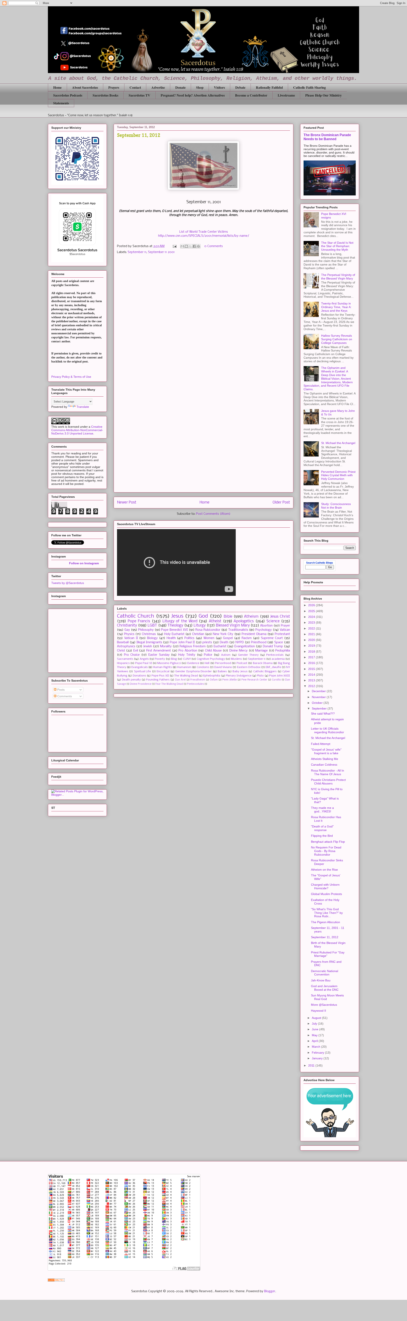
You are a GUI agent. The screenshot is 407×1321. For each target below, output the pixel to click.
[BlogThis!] (186, 246)
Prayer (285, 625)
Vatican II (131, 638)
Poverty (160, 659)
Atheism (251, 617)
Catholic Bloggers (265, 671)
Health (171, 638)
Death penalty (131, 679)
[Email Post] (174, 246)
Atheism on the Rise (324, 869)
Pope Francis (139, 621)
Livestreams (286, 95)
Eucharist (220, 646)
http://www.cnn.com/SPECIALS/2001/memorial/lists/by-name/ (203, 236)
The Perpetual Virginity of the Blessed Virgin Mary (338, 276)
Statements (61, 103)
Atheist (215, 621)
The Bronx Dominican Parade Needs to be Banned (327, 137)
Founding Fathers (158, 679)
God (203, 616)
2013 (312, 680)
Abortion (266, 625)
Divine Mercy (238, 650)
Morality (166, 646)
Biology (152, 638)
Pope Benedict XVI (174, 630)
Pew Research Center (254, 680)
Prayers (113, 87)
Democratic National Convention (324, 972)
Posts (60, 689)
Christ (121, 650)
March (316, 1046)
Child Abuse (213, 650)
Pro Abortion (187, 650)
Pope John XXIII (279, 675)
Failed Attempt (320, 744)
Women (209, 638)
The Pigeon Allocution (325, 922)
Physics (129, 634)
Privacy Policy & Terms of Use (71, 376)
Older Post (281, 503)
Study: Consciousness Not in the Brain (336, 505)
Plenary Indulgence (238, 675)
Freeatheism (197, 680)
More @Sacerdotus (324, 1004)
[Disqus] (203, 318)
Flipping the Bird (322, 835)
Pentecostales (195, 684)
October (317, 702)
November (319, 697)
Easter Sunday (159, 655)
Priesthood (258, 642)
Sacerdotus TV (139, 95)
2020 (312, 640)
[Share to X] (190, 246)
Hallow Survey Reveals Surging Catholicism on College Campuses (336, 339)
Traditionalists (238, 630)
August (317, 1017)
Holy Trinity (186, 655)
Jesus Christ (280, 617)
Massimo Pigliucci (169, 663)
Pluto (260, 675)
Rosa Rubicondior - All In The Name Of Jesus (327, 772)
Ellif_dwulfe (273, 667)
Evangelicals (139, 667)
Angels (144, 659)
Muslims (236, 659)
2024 (312, 616)
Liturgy (200, 626)
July (315, 1023)
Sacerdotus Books (105, 95)
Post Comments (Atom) (213, 514)
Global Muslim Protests (326, 894)
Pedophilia (282, 650)
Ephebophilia (211, 675)
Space (278, 642)
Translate (83, 406)
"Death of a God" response (322, 828)
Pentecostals (275, 655)
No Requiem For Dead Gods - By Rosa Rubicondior (326, 851)
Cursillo (276, 680)
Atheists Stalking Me (324, 759)
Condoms (203, 667)
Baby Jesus (240, 671)
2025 (312, 611)
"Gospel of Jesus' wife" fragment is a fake (326, 751)
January (317, 1058)
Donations (139, 675)
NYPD (240, 642)
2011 (311, 1065)
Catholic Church (135, 616)
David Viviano (223, 667)
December (319, 691)
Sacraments (125, 659)
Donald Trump (273, 646)
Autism (225, 655)
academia (278, 659)
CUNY (187, 659)
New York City (223, 634)
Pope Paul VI (143, 663)
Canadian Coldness (324, 764)
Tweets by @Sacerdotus (67, 583)
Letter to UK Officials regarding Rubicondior (327, 730)
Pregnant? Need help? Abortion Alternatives (193, 95)
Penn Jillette (229, 680)
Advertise (158, 87)
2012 (312, 686)
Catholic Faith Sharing (309, 87)
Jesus (177, 616)
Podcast (242, 663)
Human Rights (162, 667)
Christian (198, 634)
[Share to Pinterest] (198, 246)
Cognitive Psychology (211, 659)
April (315, 1041)
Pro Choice (132, 655)
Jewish (147, 646)
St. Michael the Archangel (338, 443)
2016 (312, 663)
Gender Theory (248, 655)
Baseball (123, 642)
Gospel (228, 638)
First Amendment (158, 650)
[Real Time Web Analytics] (56, 1280)
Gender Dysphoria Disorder (193, 671)
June (315, 1029)
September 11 (137, 252)
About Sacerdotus (85, 87)
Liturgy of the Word (179, 621)
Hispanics (123, 663)
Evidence (193, 663)
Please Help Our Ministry (323, 95)
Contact (135, 87)
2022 (312, 628)
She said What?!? (323, 713)
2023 (312, 622)
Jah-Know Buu (320, 980)
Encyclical (163, 671)
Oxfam (214, 680)
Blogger (269, 1291)
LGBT (152, 626)
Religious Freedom (193, 646)
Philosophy (146, 630)
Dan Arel (180, 680)
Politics (189, 638)
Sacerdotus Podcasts (67, 95)
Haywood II (318, 1010)
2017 (312, 657)
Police (208, 655)
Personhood (223, 663)
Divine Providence (141, 684)
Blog (174, 659)
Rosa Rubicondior (207, 630)
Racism (247, 638)
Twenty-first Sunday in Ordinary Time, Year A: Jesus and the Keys (336, 307)
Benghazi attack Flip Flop (328, 841)
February (318, 1052)
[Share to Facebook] (194, 246)
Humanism (184, 667)
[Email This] (182, 246)
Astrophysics (126, 646)
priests (207, 642)
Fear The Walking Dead (169, 684)
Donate (180, 87)
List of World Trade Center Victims (203, 232)
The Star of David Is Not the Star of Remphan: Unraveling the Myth (337, 246)
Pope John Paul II (182, 642)
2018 (312, 651)
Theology (175, 626)
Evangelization (244, 646)
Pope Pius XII (160, 675)
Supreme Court (272, 638)
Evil (135, 650)
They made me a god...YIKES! (322, 809)
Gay (127, 630)
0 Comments (213, 246)
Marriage (261, 650)
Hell (207, 663)
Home (57, 87)
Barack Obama (263, 663)
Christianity (127, 626)
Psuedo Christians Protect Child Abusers (328, 781)
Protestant (282, 634)
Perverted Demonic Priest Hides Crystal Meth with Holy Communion (338, 475)
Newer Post (126, 503)
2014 (312, 674)
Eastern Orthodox (249, 667)
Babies (222, 671)
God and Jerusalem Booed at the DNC (325, 987)
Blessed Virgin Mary (233, 626)
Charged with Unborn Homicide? (325, 886)
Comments (64, 696)
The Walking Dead (186, 675)
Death (224, 642)
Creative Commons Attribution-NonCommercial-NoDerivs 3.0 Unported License (77, 430)
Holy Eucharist (174, 634)
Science (273, 621)
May (315, 1035)
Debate (240, 87)
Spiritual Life (142, 671)
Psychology (263, 630)
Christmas (149, 634)
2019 (312, 645)
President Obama (254, 634)
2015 (312, 669)
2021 (312, 634)
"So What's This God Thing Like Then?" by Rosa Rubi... (327, 912)
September (320, 708)
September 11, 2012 (324, 937)
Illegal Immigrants (149, 642)
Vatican (285, 630)
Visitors (219, 87)
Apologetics (244, 621)
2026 (312, 605)
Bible (228, 617)
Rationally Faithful (269, 87)
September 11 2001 (161, 252)
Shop (200, 87)
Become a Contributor (251, 95)
